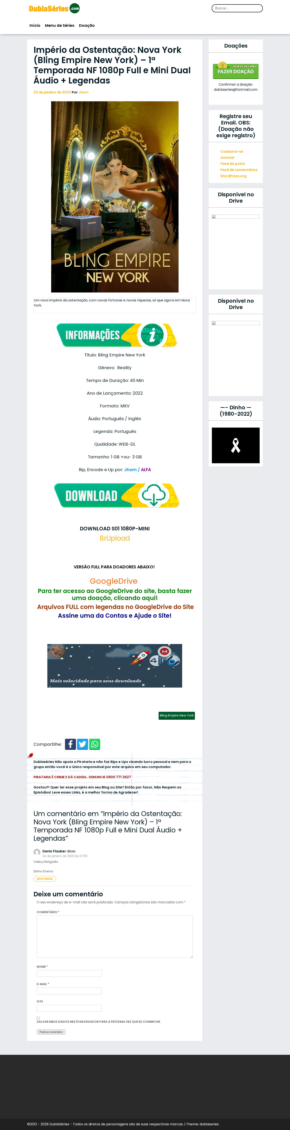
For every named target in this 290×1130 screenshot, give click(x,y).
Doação (87, 25)
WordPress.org (233, 176)
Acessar (227, 157)
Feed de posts (232, 163)
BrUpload (115, 538)
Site (40, 1001)
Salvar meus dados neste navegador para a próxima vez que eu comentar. (99, 1022)
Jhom (84, 92)
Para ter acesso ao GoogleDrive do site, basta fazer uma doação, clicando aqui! (115, 594)
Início (35, 25)
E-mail (43, 984)
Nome (42, 967)
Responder (45, 879)
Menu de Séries (59, 25)
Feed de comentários (239, 169)
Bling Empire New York (177, 715)
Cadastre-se (231, 151)
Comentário (48, 912)
